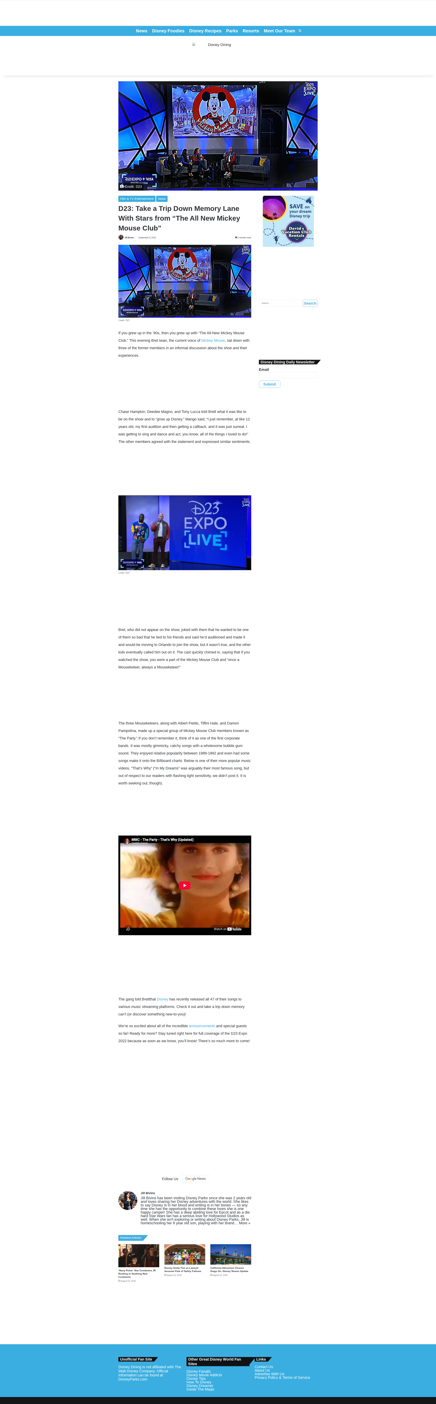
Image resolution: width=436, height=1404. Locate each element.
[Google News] (195, 1179)
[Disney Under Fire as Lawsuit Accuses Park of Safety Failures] (184, 1254)
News (141, 30)
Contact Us (264, 1367)
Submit (269, 384)
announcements (202, 1026)
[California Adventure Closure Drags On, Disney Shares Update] (230, 1254)
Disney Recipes (205, 30)
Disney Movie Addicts (204, 1375)
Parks (232, 30)
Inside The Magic (200, 1389)
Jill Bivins (129, 237)
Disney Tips (196, 1378)
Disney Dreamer (199, 1386)
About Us (262, 1370)
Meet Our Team (279, 30)
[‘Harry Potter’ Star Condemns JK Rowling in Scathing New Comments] (138, 1255)
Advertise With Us (269, 1374)
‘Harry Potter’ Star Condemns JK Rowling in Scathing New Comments (137, 1273)
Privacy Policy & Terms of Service (282, 1377)
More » (244, 1223)
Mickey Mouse (213, 340)
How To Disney (198, 1382)
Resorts (251, 30)
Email (264, 369)
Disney (162, 999)
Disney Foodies (168, 30)
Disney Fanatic (198, 1371)
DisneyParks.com (132, 1379)
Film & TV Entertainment (137, 198)
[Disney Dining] (218, 55)
